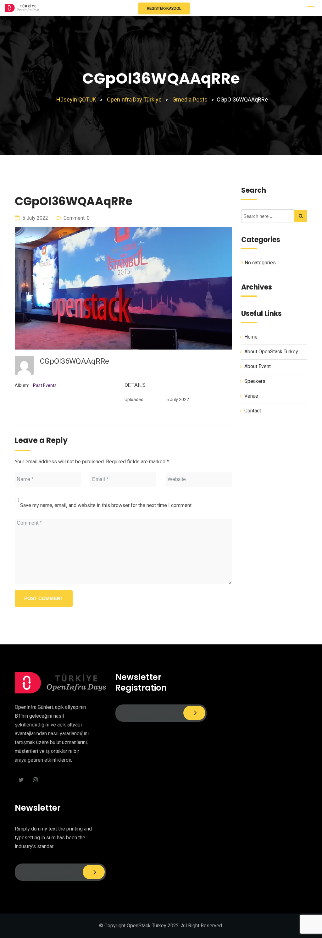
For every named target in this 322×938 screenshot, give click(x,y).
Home (251, 337)
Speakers (254, 381)
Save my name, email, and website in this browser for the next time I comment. (106, 505)
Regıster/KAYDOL (164, 8)
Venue (251, 396)
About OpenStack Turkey (271, 352)
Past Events (45, 385)
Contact (252, 411)
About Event (257, 366)
